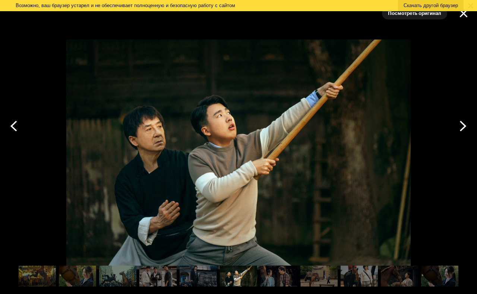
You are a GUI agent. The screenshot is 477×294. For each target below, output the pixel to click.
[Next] (463, 126)
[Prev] (14, 126)
